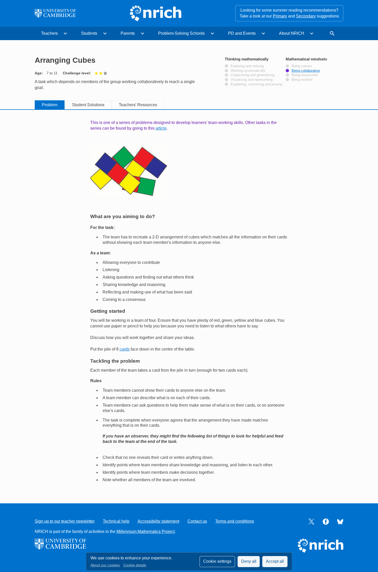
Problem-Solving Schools (181, 33)
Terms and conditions (234, 521)
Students (89, 33)
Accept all (275, 561)
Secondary (306, 16)
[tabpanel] (189, 301)
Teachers (49, 33)
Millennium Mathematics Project (145, 531)
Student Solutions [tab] (88, 105)
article (161, 128)
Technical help (116, 521)
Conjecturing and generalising (252, 75)
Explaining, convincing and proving (256, 84)
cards (125, 349)
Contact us (197, 521)
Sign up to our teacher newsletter (65, 521)
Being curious (302, 66)
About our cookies (105, 565)
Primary (280, 16)
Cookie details (134, 565)
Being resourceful (305, 75)
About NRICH (291, 33)
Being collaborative (306, 71)
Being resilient (302, 80)
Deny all (248, 561)
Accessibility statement (158, 521)
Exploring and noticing (247, 66)
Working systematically (248, 71)
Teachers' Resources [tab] (138, 105)
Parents (128, 33)
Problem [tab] (49, 105)
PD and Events (242, 33)
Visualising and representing (252, 80)
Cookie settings (217, 561)
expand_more (65, 33)
